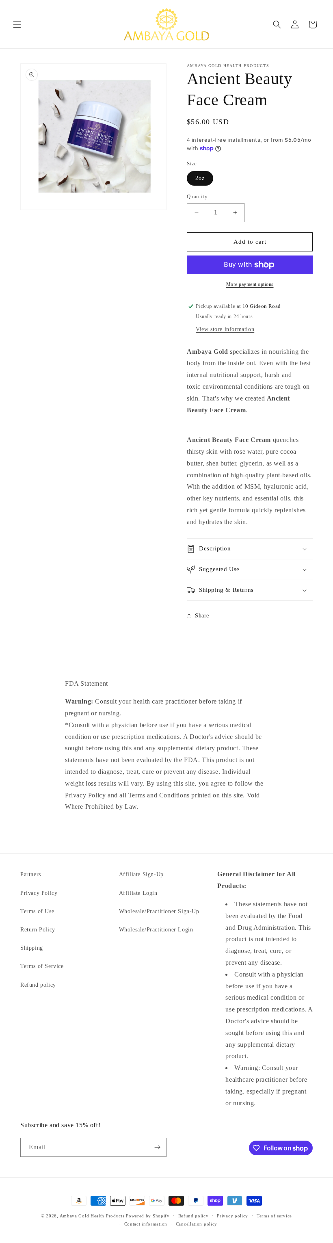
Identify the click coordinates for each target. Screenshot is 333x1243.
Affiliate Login (138, 893)
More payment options (250, 284)
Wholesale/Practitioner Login (156, 930)
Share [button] (202, 616)
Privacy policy (232, 1215)
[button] (17, 24)
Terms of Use (37, 911)
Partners (30, 874)
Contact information (145, 1223)
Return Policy (37, 930)
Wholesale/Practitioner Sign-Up (159, 911)
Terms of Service (42, 966)
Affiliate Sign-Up (141, 874)
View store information (225, 329)
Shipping (31, 948)
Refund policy (38, 985)
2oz (200, 178)
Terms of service (274, 1215)
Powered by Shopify (148, 1215)
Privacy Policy (38, 893)
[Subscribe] (157, 1147)
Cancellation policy (196, 1223)
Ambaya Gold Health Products (92, 1215)
